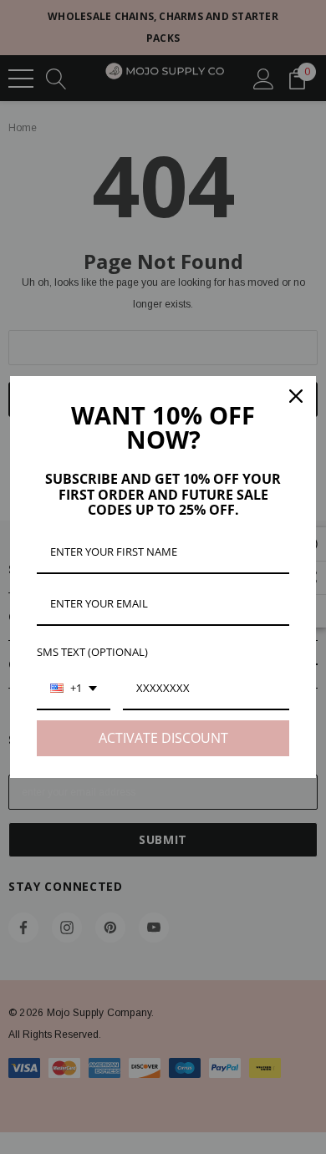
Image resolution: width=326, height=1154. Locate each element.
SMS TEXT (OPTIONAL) (92, 651)
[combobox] (73, 689)
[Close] (296, 396)
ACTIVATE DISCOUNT (163, 738)
